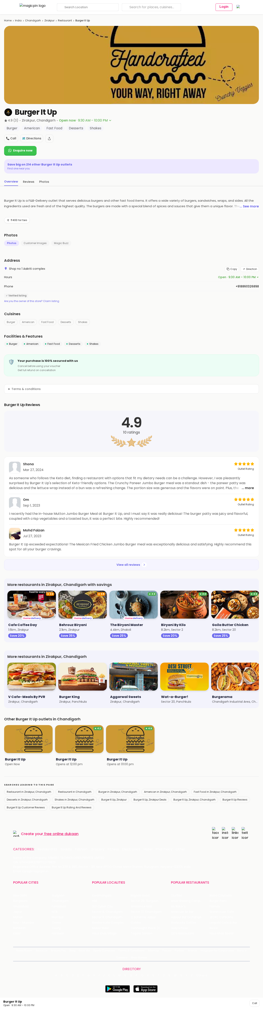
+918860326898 (247, 286)
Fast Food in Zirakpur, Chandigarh (215, 792)
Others (202, 975)
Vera (240, 950)
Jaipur (17, 912)
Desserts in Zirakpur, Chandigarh (27, 799)
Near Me (84, 950)
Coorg (56, 928)
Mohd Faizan (33, 530)
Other (180, 849)
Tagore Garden (141, 933)
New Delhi (20, 896)
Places (166, 950)
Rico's (214, 928)
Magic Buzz (61, 243)
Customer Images (35, 243)
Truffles (176, 896)
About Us (41, 950)
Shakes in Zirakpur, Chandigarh (74, 799)
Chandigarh (33, 20)
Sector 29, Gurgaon (144, 901)
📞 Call (11, 138)
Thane (56, 923)
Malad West (100, 928)
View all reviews (128, 565)
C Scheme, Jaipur (143, 917)
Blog (72, 950)
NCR (55, 912)
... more (248, 488)
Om (26, 499)
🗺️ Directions (31, 138)
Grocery (97, 849)
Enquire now (22, 150)
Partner (180, 950)
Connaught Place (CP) (147, 928)
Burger (11, 322)
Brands (192, 950)
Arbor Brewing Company (188, 901)
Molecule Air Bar (182, 912)
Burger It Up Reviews (235, 799)
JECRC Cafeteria (221, 917)
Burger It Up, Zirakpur (114, 799)
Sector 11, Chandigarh (107, 917)
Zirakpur (49, 20)
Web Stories (139, 957)
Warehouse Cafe (222, 912)
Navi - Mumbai (23, 923)
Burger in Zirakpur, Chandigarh (117, 792)
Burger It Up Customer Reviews (26, 807)
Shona (28, 464)
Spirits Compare (104, 950)
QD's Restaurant (182, 933)
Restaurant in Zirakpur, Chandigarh (29, 792)
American (28, 322)
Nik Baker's (178, 906)
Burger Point (218, 901)
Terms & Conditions (131, 950)
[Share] (49, 138)
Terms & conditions (26, 389)
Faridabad (59, 906)
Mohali (17, 917)
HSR (94, 901)
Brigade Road (140, 896)
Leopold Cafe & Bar (223, 923)
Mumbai (57, 917)
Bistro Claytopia (221, 896)
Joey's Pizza (179, 928)
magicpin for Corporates (217, 950)
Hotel (148, 849)
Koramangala (101, 896)
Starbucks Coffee (183, 923)
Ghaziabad (21, 906)
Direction (251, 269)
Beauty (66, 849)
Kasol (17, 933)
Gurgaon (58, 896)
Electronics (131, 849)
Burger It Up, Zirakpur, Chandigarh (194, 799)
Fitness (113, 849)
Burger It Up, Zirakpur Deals (150, 799)
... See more (249, 206)
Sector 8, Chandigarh (107, 912)
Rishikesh (19, 928)
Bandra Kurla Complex (108, 923)
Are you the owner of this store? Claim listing (31, 301)
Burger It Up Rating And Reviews (71, 807)
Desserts (66, 322)
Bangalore (20, 901)
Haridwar (58, 933)
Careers (121, 957)
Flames (215, 906)
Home (8, 20)
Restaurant (65, 20)
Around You (58, 950)
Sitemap (153, 950)
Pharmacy (164, 849)
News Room (24, 950)
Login (223, 6)
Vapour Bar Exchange (186, 917)
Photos (11, 243)
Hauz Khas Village (104, 933)
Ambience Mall (141, 906)
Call (254, 1003)
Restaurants (47, 849)
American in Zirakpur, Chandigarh (165, 792)
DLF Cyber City (102, 906)
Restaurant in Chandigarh (74, 792)
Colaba (136, 923)
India (18, 20)
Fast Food (47, 322)
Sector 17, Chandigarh (146, 912)
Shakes (82, 322)
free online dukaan (61, 833)
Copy (233, 269)
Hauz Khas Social (221, 933)
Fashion (81, 849)
